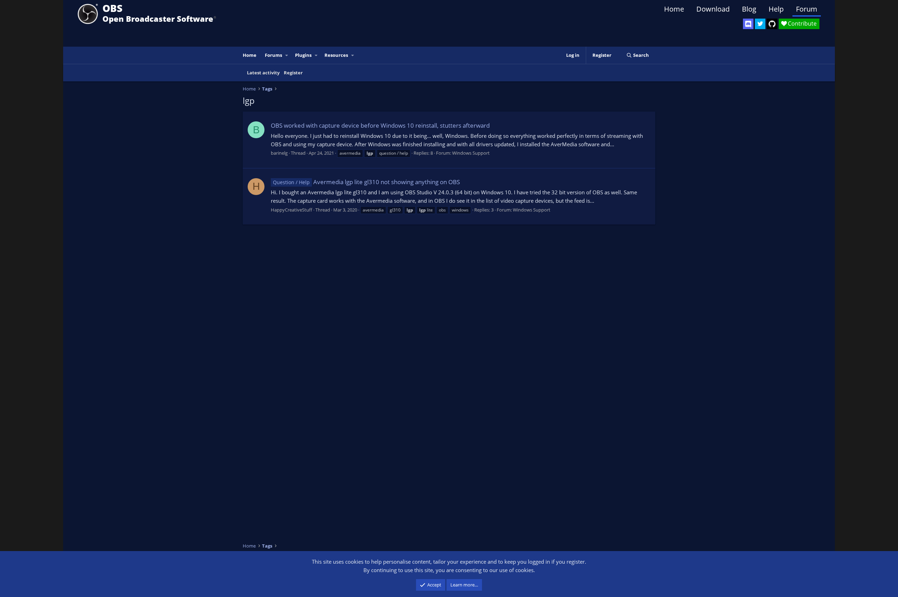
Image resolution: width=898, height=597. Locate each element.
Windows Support (471, 153)
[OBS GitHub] (772, 24)
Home (674, 9)
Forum (806, 9)
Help (776, 9)
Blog (749, 9)
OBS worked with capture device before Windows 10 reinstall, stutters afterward (380, 125)
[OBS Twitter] (760, 24)
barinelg (279, 153)
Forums (273, 55)
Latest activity (263, 72)
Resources (336, 55)
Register (293, 72)
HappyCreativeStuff (291, 210)
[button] (287, 55)
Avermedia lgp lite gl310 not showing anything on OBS (366, 182)
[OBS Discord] (748, 24)
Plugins (303, 55)
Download (713, 9)
